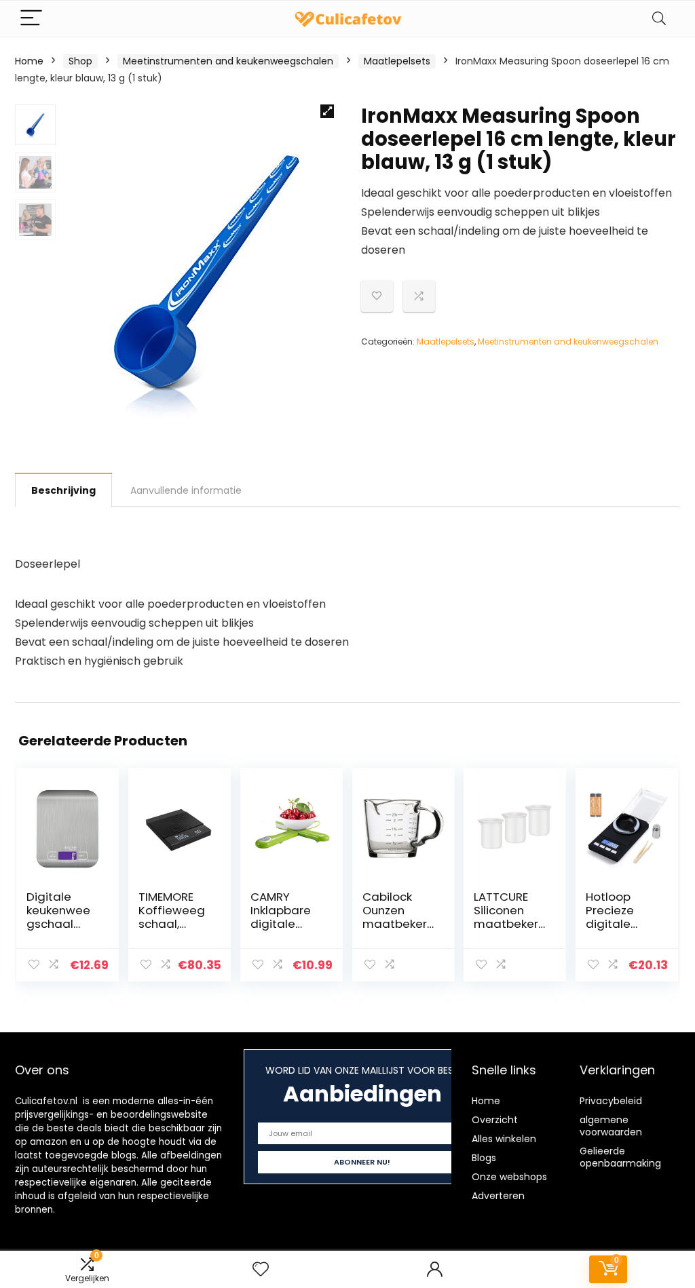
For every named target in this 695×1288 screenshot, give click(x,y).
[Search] (659, 19)
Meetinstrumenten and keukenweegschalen (228, 61)
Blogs (484, 1158)
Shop (80, 61)
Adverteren (498, 1196)
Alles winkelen (504, 1139)
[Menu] (31, 19)
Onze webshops (509, 1177)
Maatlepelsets (397, 61)
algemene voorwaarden (611, 1126)
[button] (327, 111)
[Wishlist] (260, 1269)
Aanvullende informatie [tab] (186, 490)
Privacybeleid (611, 1101)
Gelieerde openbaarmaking (620, 1157)
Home (29, 61)
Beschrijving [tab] (63, 490)
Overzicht (495, 1120)
